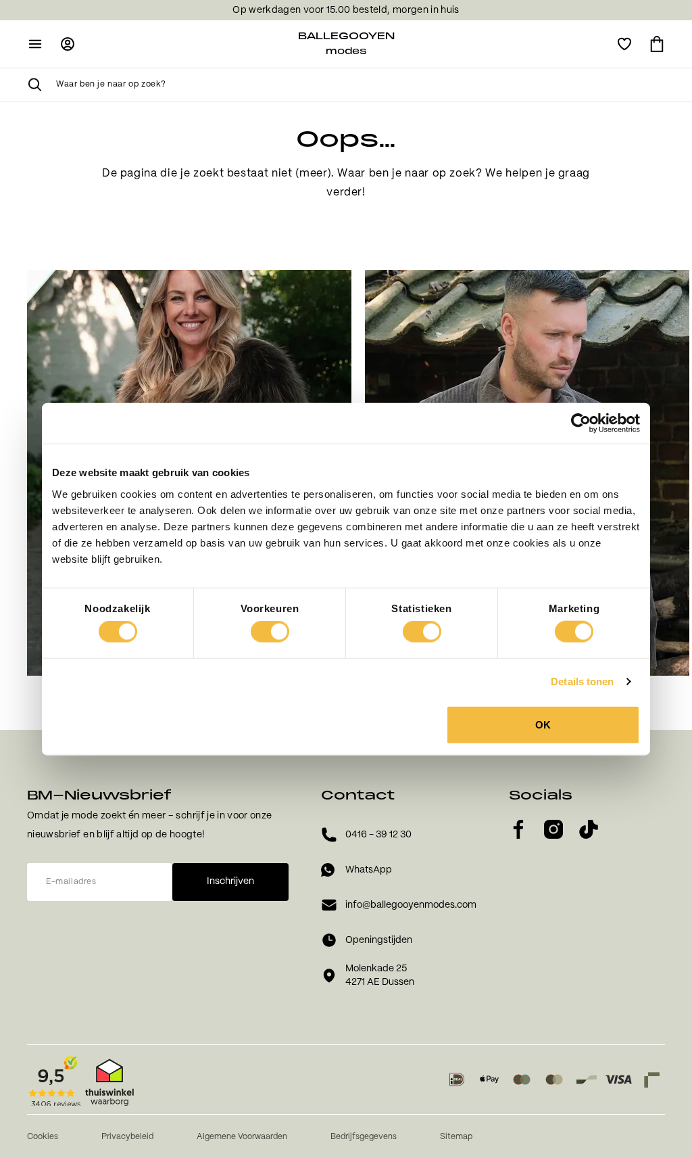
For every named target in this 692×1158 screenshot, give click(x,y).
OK (543, 724)
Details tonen (582, 681)
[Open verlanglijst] (624, 44)
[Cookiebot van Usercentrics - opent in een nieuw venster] (581, 423)
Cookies (42, 1136)
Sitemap (456, 1136)
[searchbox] (360, 84)
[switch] (270, 632)
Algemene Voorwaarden (242, 1136)
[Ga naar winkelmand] (657, 44)
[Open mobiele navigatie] (35, 44)
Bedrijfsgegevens (363, 1136)
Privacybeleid (127, 1136)
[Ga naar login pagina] (67, 44)
